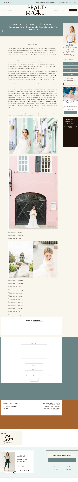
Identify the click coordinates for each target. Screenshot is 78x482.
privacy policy (46, 479)
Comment (34, 343)
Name (34, 361)
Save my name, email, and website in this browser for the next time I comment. (34, 375)
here (9, 57)
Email (34, 365)
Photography (32, 44)
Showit (61, 479)
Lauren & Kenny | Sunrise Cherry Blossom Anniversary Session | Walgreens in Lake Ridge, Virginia (51, 406)
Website (34, 369)
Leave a (33, 320)
